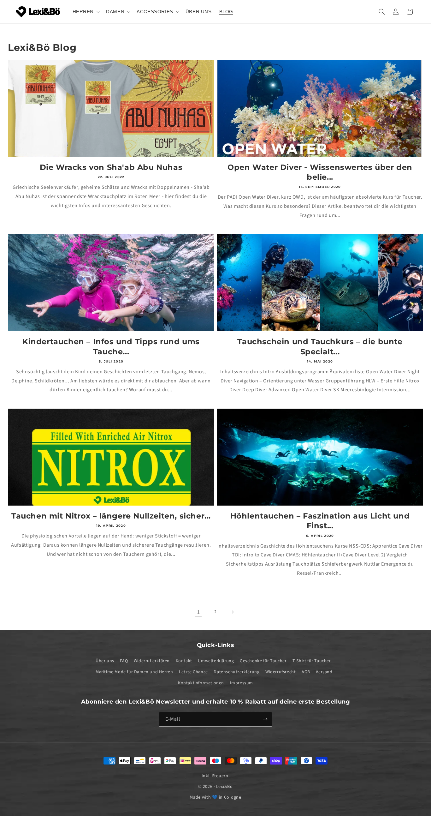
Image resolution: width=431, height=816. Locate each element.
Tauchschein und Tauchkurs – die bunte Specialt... (319, 346)
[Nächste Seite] (232, 612)
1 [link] (198, 612)
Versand (324, 672)
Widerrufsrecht (280, 672)
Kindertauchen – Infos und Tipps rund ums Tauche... (111, 346)
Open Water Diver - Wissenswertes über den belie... (319, 172)
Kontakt (184, 660)
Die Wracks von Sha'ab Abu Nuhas (111, 167)
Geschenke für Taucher (263, 660)
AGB (306, 672)
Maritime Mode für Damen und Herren (134, 672)
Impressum (241, 683)
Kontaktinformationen (201, 683)
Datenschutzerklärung (236, 672)
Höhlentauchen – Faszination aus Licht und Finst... (320, 520)
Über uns (105, 660)
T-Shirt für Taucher (311, 660)
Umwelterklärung (216, 660)
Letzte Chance (193, 672)
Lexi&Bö (224, 786)
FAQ (124, 660)
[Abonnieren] (265, 719)
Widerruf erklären (152, 660)
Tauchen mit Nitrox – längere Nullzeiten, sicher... (111, 515)
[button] (86, 12)
